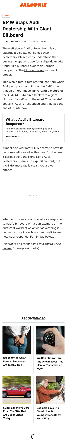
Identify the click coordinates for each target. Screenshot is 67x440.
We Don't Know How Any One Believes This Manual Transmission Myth (50, 363)
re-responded (31, 103)
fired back (34, 95)
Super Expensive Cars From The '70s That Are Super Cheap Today (16, 413)
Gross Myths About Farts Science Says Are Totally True (14, 361)
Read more (11, 136)
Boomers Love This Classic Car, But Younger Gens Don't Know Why (49, 413)
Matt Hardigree (13, 41)
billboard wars (34, 70)
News (6, 16)
